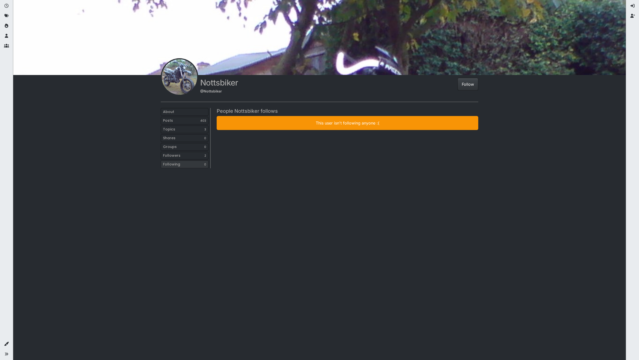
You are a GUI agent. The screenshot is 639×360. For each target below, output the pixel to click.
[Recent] (6, 6)
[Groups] (6, 46)
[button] (6, 344)
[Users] (6, 36)
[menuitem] (632, 6)
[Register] (632, 16)
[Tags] (6, 16)
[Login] (632, 6)
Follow (468, 84)
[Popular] (6, 26)
